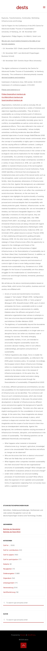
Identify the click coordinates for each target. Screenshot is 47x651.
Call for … (6, 545)
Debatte (6, 564)
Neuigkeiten (7, 569)
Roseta (23, 635)
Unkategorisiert (8, 583)
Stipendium (7, 578)
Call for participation (10, 559)
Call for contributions (10, 550)
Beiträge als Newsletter (11, 529)
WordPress (31, 635)
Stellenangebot (8, 573)
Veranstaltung (8, 587)
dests (22, 7)
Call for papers (8, 555)
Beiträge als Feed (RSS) (12, 532)
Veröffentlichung (9, 592)
